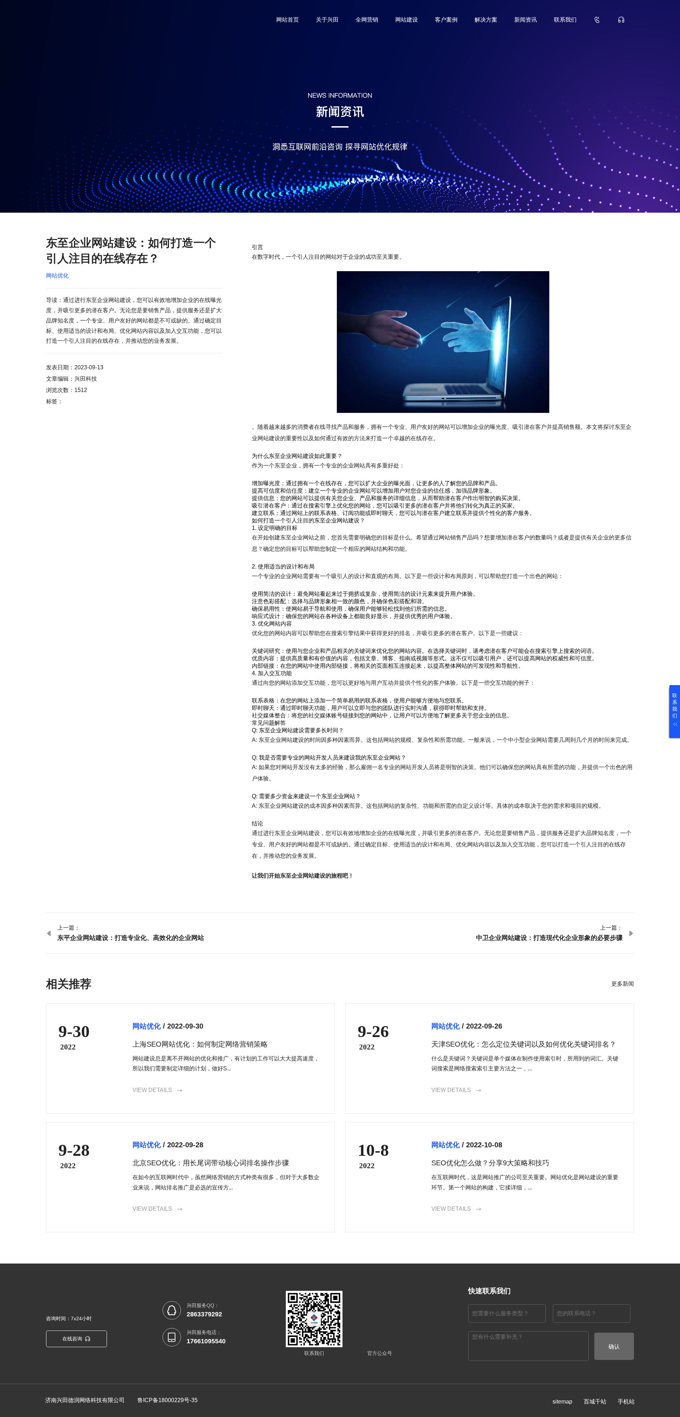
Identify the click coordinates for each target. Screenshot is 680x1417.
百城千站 (595, 1402)
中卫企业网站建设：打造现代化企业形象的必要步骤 (549, 937)
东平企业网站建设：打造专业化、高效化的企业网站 (130, 937)
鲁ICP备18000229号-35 (167, 1400)
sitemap (562, 1402)
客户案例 (446, 20)
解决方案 (486, 20)
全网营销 (367, 20)
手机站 (626, 1402)
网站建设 (406, 20)
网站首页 (287, 20)
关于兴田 (327, 20)
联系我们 (565, 20)
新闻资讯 (525, 20)
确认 (614, 1347)
